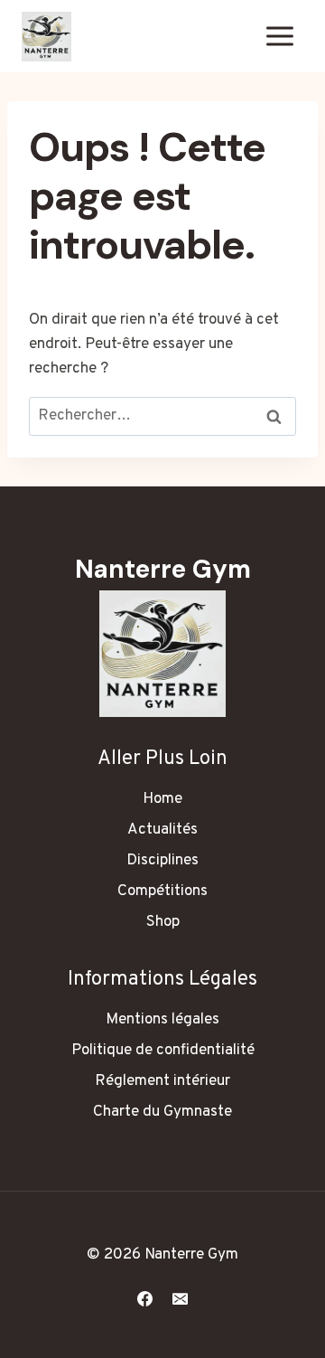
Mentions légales (162, 1020)
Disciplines (162, 861)
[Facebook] (144, 1298)
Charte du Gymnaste (162, 1112)
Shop (163, 922)
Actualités (162, 830)
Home (162, 799)
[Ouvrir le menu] (279, 35)
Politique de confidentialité (163, 1051)
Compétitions (162, 891)
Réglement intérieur (162, 1081)
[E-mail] (180, 1298)
